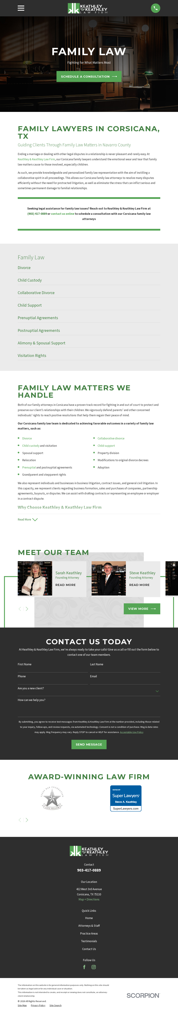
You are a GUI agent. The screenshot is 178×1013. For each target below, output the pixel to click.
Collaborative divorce (111, 438)
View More (138, 608)
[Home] (87, 8)
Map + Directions (89, 899)
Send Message (89, 744)
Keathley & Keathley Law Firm (36, 159)
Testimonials (89, 941)
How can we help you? (31, 700)
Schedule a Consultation (85, 76)
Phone (22, 676)
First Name (24, 664)
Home (89, 918)
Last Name (96, 664)
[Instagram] (94, 967)
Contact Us (89, 949)
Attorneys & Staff (89, 926)
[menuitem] (89, 269)
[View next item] (27, 609)
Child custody (30, 446)
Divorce (27, 438)
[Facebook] (84, 967)
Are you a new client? (31, 688)
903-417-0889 (89, 870)
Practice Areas (89, 933)
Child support (106, 446)
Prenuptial (29, 467)
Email (93, 676)
